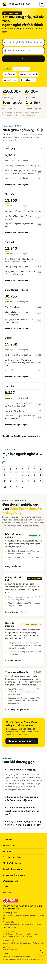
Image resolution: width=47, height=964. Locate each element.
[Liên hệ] (41, 951)
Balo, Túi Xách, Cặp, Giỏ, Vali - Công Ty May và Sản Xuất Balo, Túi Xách (20, 172)
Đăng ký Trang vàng (12, 869)
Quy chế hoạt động (12, 857)
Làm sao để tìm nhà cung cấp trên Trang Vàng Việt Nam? (21, 799)
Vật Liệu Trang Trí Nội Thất (16, 266)
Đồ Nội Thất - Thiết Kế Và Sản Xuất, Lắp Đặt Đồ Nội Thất (20, 273)
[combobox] (23, 42)
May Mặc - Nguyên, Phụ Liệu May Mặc (19, 225)
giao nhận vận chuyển (29, 74)
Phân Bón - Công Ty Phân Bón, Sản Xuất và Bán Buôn (20, 417)
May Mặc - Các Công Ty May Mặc (19, 211)
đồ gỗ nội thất (10, 74)
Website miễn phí (11, 881)
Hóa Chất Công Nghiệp (15, 411)
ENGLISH (7, 892)
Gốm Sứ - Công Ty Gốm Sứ (16, 178)
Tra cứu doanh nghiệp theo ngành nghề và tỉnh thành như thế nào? (22, 811)
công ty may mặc (21, 69)
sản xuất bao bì (10, 80)
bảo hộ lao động (27, 80)
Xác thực (7, 851)
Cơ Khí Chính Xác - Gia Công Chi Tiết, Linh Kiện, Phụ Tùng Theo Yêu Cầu (19, 363)
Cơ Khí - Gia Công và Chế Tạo (18, 355)
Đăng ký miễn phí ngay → (21, 741)
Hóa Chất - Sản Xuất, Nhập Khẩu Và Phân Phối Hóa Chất (19, 404)
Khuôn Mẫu (9, 370)
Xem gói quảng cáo (15, 612)
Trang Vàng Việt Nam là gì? (21, 769)
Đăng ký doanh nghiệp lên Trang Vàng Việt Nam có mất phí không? (23, 823)
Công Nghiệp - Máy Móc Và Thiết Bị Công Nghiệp (19, 313)
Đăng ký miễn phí (14, 566)
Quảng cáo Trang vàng (14, 875)
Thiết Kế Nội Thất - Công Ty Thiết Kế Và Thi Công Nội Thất (19, 260)
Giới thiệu (7, 839)
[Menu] (42, 4)
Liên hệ (6, 887)
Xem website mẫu (14, 661)
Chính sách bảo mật (12, 863)
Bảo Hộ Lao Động (12, 307)
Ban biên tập (9, 845)
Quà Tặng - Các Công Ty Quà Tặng (20, 166)
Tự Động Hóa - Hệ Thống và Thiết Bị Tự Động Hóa (19, 320)
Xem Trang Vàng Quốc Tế (18, 710)
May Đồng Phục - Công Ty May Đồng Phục (18, 217)
